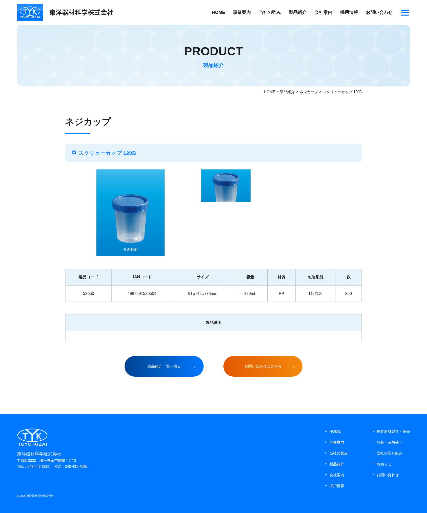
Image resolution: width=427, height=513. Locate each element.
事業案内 (242, 12)
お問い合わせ (379, 12)
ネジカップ (308, 92)
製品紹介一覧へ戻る (164, 366)
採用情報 (349, 12)
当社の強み (270, 12)
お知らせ (384, 464)
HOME (218, 12)
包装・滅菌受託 (390, 442)
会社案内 (323, 12)
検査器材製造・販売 (393, 431)
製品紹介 (298, 12)
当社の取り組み (390, 453)
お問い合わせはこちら (262, 366)
